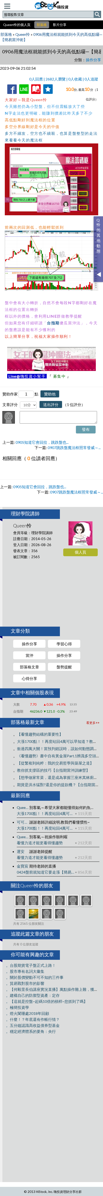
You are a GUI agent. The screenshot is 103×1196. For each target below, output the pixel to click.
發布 (86, 429)
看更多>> (92, 723)
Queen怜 (23, 807)
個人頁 (80, 552)
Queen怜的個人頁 (16, 25)
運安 (20, 851)
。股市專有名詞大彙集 (25, 971)
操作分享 (29, 643)
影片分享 (59, 25)
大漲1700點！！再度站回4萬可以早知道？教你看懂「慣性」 (46, 813)
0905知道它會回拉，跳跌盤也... (42, 442)
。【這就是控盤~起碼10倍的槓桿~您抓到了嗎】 (46, 1001)
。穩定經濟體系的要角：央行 (31, 1031)
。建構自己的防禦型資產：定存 (33, 995)
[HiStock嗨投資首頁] (52, 5)
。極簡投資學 (17, 1007)
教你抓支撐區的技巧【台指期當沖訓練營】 (53, 770)
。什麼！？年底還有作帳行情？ (33, 1019)
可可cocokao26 (23, 822)
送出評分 (50, 404)
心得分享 (29, 678)
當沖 (29, 655)
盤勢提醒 (64, 667)
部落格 (42, 25)
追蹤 (47, 94)
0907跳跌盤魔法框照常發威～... (74, 447)
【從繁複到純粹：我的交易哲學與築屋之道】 (55, 763)
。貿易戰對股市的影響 (25, 983)
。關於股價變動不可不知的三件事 (34, 977)
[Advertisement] (53, 593)
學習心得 (64, 643)
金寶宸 (22, 866)
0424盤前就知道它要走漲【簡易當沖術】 (46, 872)
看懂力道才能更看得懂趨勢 (40, 842)
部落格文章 (29, 667)
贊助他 (50, 394)
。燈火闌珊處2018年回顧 (27, 1013)
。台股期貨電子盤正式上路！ (31, 965)
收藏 (35, 94)
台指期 (53, 323)
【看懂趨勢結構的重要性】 (40, 734)
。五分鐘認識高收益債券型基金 (33, 1025)
